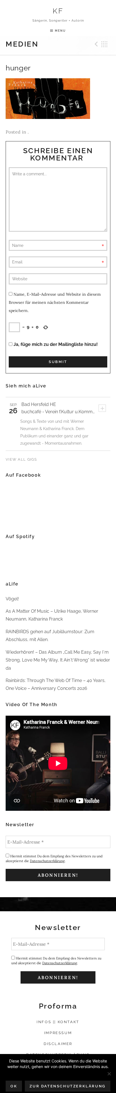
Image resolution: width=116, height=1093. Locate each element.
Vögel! (12, 598)
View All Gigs (21, 459)
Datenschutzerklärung (47, 861)
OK (13, 1086)
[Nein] (109, 1073)
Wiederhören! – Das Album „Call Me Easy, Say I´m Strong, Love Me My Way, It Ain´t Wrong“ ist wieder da (58, 660)
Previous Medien (95, 44)
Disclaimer (58, 1044)
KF (58, 10)
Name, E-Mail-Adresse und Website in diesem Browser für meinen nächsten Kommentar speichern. (55, 302)
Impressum (58, 1033)
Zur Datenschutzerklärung (67, 1086)
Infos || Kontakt (58, 1022)
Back (104, 44)
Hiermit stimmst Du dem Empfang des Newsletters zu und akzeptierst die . (54, 858)
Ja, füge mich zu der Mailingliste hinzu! (55, 344)
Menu (60, 30)
